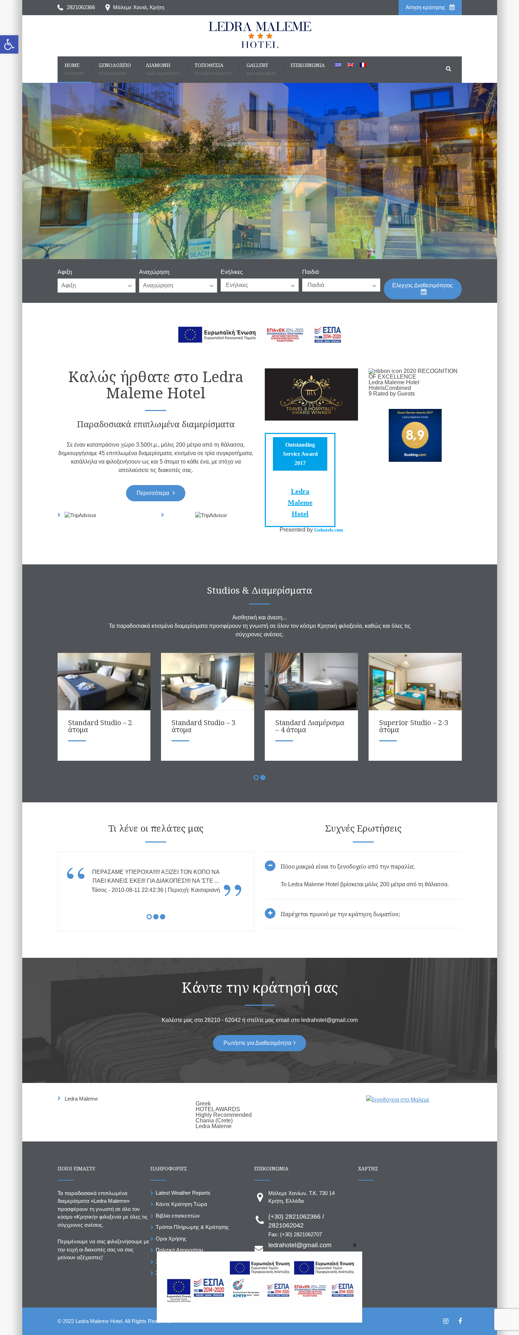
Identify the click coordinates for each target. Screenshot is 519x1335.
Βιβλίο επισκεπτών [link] (178, 1216)
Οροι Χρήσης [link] (171, 1239)
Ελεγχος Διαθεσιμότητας (422, 285)
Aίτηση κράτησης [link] (426, 7)
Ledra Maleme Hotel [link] (300, 502)
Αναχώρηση (154, 272)
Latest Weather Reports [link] (183, 1193)
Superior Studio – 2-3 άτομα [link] (413, 726)
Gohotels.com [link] (328, 530)
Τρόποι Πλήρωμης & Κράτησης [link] (192, 1227)
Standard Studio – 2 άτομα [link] (100, 726)
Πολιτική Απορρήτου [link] (179, 1250)
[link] (9, 44)
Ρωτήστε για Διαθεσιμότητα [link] (257, 1043)
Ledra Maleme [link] (81, 1099)
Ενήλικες (232, 272)
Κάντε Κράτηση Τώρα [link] (181, 1204)
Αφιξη (65, 272)
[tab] (363, 890)
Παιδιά (310, 272)
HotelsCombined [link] (390, 388)
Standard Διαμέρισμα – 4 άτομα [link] (310, 726)
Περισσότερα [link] (154, 493)
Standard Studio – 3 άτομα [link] (203, 726)
